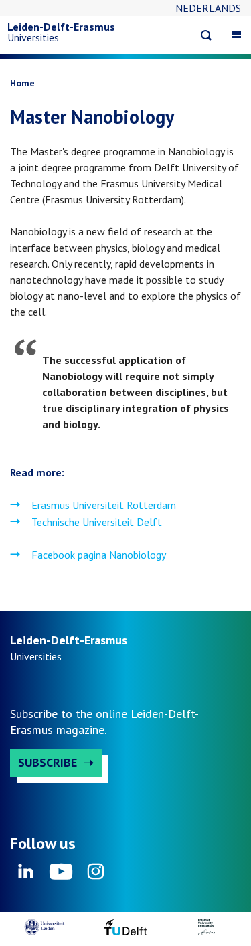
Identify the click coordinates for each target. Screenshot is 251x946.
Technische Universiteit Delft (96, 522)
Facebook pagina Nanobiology (98, 554)
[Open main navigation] (236, 34)
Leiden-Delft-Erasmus (61, 26)
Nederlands (208, 8)
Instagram (96, 876)
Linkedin (26, 876)
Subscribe (47, 762)
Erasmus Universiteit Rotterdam (103, 505)
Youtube (61, 876)
